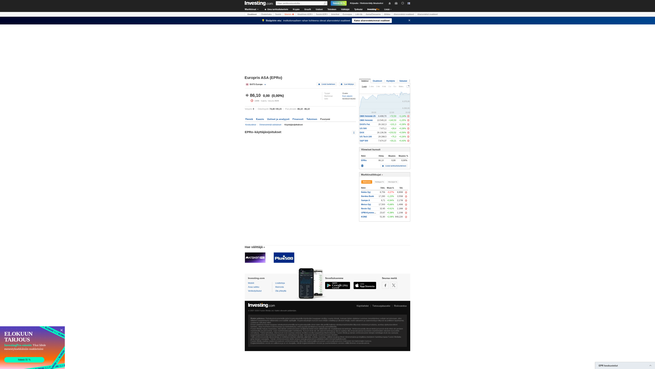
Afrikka (387, 14)
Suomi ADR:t (322, 14)
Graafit (307, 9)
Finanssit (298, 119)
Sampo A (365, 200)
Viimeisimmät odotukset (270, 125)
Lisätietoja (280, 283)
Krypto (296, 9)
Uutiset (319, 9)
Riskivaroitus (400, 306)
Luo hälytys (349, 84)
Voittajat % (379, 182)
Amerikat (335, 14)
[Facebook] (385, 285)
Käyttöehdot (363, 306)
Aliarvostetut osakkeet (404, 14)
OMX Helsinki (366, 120)
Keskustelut (250, 125)
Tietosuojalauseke (381, 306)
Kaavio (260, 119)
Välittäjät (345, 9)
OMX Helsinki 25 (368, 116)
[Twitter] (393, 285)
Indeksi (364, 81)
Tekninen (332, 9)
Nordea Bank (367, 196)
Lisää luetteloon (328, 84)
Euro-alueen (347, 96)
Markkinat (250, 9)
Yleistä (249, 119)
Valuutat (403, 81)
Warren (288, 14)
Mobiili (251, 283)
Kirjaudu (354, 3)
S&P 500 (364, 141)
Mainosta (279, 287)
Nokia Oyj (365, 192)
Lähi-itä (358, 14)
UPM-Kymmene (368, 212)
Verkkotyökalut (254, 291)
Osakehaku (266, 14)
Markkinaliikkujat (371, 174)
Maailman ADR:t (304, 14)
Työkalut (358, 9)
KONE (364, 217)
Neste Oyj (366, 208)
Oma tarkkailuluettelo (277, 9)
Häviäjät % (392, 182)
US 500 (363, 128)
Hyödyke (390, 81)
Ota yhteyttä (280, 291)
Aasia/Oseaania (373, 14)
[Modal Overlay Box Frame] (32, 347)
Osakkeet (252, 14)
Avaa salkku (253, 287)
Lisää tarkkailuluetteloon (395, 166)
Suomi (278, 14)
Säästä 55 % (339, 3)
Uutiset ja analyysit (278, 119)
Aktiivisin (367, 182)
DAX (362, 132)
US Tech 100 (366, 136)
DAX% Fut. (365, 124)
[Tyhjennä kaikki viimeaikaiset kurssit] (362, 165)
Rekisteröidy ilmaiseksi (371, 3)
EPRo (364, 160)
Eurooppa (347, 14)
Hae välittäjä (254, 247)
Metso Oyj (366, 204)
